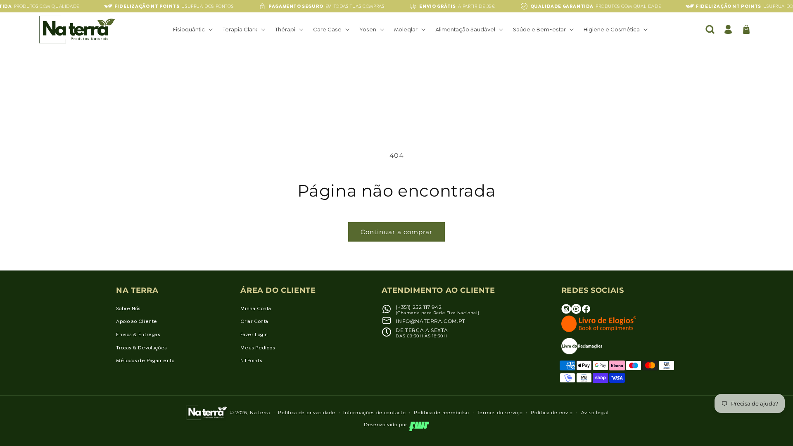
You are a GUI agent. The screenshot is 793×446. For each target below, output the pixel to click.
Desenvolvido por (385, 424)
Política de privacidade (306, 412)
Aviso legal (595, 412)
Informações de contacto (374, 412)
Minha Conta (255, 308)
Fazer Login (254, 334)
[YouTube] (576, 312)
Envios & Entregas (138, 334)
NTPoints (251, 360)
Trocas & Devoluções (141, 347)
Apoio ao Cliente (136, 321)
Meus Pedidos (257, 347)
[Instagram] (566, 312)
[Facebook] (586, 312)
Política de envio (552, 412)
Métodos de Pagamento (145, 360)
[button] (192, 29)
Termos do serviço (500, 412)
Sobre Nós (128, 308)
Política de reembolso (441, 412)
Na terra (260, 412)
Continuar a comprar (396, 232)
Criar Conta (254, 321)
